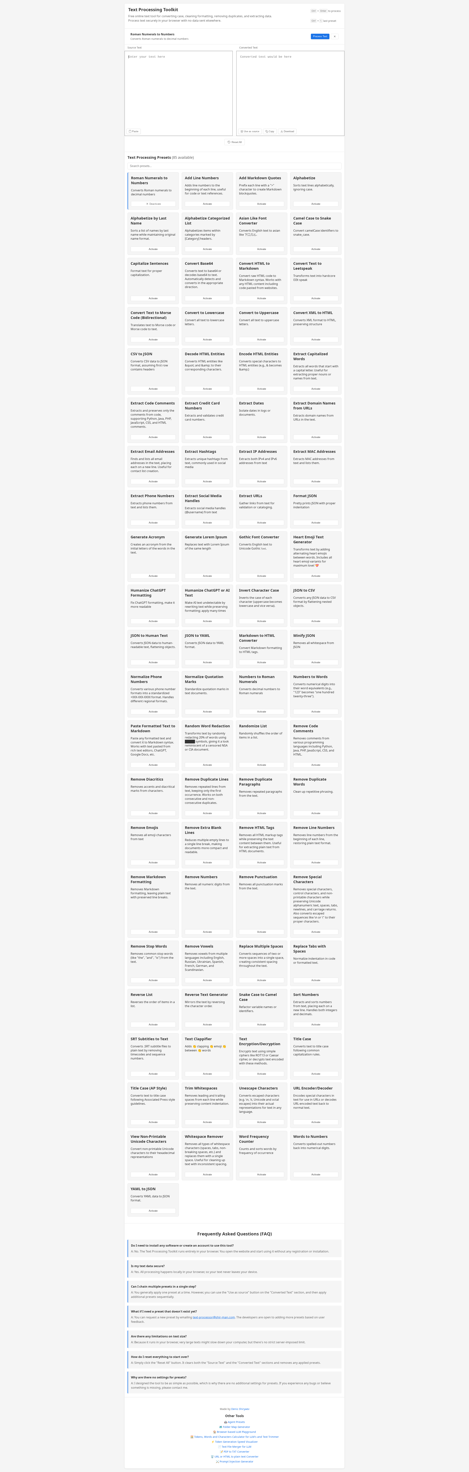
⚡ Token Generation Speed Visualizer (234, 1441)
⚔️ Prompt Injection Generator (234, 1461)
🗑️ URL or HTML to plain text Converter (234, 1456)
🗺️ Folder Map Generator (234, 1427)
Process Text (320, 36)
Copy (271, 131)
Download (289, 131)
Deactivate (155, 204)
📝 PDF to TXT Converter (234, 1451)
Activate (207, 204)
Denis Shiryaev (240, 1409)
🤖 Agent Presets (234, 1422)
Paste (135, 131)
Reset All (237, 142)
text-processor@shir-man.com (214, 1317)
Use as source (251, 131)
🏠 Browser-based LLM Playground (234, 1432)
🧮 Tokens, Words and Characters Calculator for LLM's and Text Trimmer (234, 1436)
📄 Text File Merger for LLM (234, 1446)
